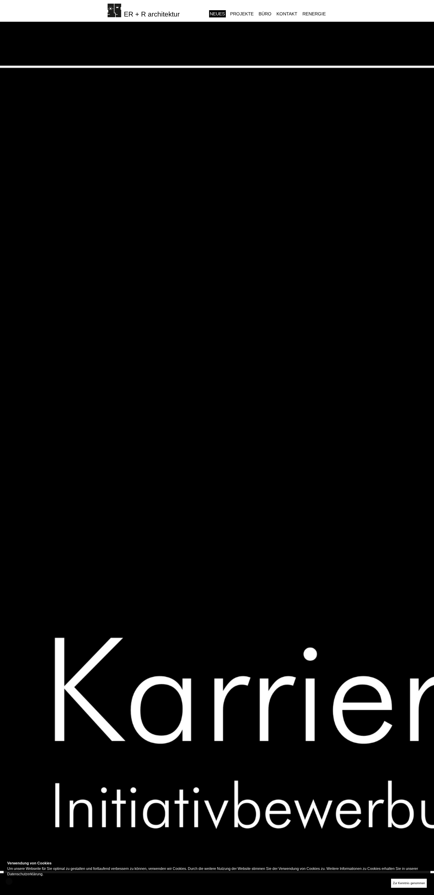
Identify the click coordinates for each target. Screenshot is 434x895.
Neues (217, 13)
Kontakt (286, 13)
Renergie (314, 13)
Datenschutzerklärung (24, 874)
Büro (265, 13)
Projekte (242, 13)
